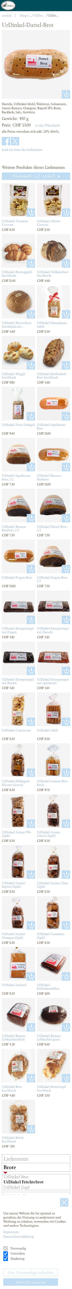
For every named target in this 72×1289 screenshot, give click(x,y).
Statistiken (17, 1253)
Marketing (17, 1258)
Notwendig (18, 1248)
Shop (23, 15)
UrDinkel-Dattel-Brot (54, 15)
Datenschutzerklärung (18, 1236)
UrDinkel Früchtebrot (40, 15)
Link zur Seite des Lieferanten (22, 149)
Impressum (11, 1232)
